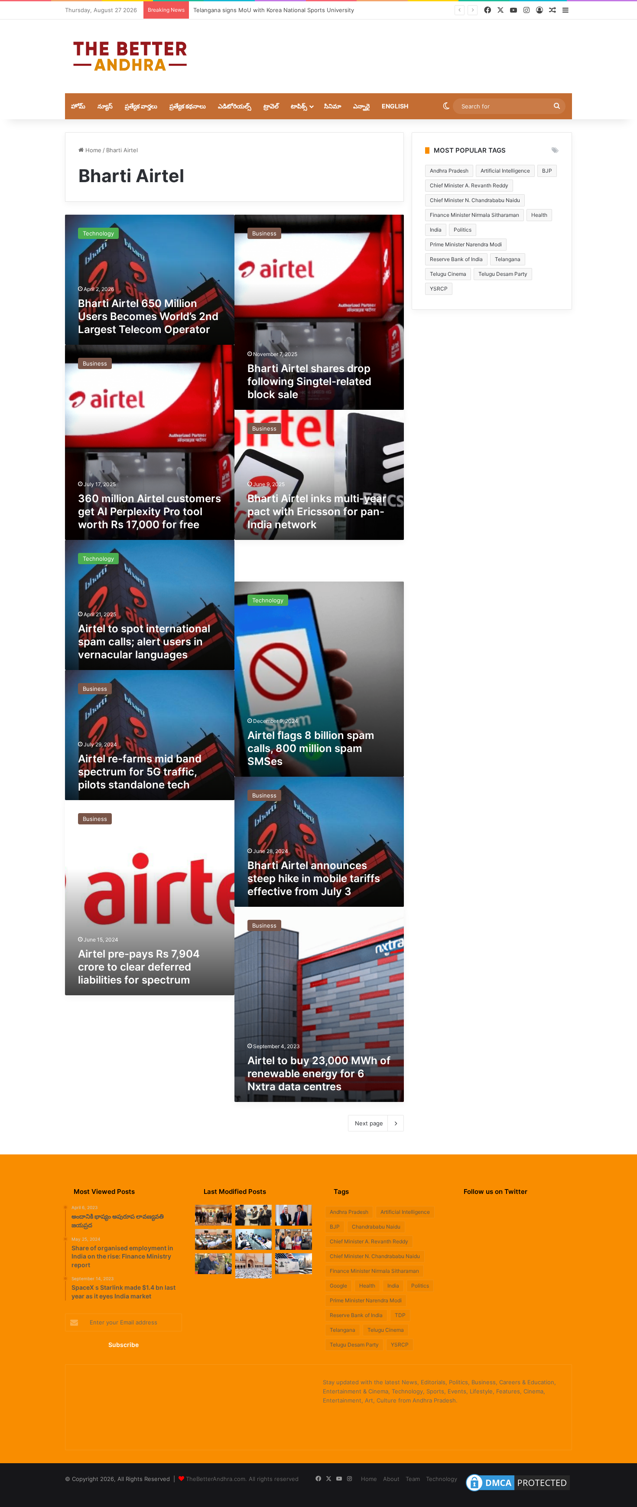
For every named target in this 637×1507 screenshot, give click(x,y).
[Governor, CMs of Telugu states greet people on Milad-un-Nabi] (253, 1265)
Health (539, 215)
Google (338, 1285)
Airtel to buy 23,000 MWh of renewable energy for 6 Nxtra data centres (318, 1073)
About (391, 1478)
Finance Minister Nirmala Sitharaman (474, 215)
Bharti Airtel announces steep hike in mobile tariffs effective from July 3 (313, 878)
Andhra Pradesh (449, 170)
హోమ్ (78, 106)
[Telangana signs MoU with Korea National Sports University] (293, 1239)
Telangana (507, 259)
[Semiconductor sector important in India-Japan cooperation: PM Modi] (253, 1215)
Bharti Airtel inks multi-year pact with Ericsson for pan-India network (317, 511)
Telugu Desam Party (502, 274)
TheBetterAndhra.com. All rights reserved (242, 1478)
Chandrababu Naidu (376, 1226)
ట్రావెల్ (271, 106)
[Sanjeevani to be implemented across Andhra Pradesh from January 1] (253, 1239)
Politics (462, 229)
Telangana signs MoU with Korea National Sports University (273, 10)
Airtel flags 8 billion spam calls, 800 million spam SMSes (310, 748)
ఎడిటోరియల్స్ (234, 106)
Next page (369, 1123)
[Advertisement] (405, 47)
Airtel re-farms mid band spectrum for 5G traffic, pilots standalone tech (140, 771)
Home (92, 150)
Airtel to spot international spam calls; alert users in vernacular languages (144, 641)
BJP (547, 170)
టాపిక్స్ (299, 106)
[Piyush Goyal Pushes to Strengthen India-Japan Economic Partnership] (293, 1215)
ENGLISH (395, 106)
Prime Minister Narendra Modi (466, 244)
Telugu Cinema (448, 274)
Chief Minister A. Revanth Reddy (469, 185)
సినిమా (332, 106)
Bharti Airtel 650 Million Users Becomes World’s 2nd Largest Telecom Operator (148, 316)
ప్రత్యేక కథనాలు (187, 106)
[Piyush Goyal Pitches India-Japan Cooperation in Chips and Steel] (213, 1215)
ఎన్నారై (361, 106)
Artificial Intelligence (505, 170)
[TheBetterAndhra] (130, 56)
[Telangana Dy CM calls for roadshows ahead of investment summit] (213, 1239)
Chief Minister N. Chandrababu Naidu (475, 200)
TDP (400, 1315)
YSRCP (439, 288)
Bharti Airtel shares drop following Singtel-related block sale (309, 381)
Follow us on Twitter (495, 1191)
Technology (441, 1478)
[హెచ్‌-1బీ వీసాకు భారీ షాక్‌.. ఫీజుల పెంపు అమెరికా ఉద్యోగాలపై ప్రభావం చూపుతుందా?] (293, 1263)
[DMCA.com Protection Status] (518, 1491)
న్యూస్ (105, 106)
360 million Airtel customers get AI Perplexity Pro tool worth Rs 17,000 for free (149, 511)
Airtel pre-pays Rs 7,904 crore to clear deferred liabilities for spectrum (139, 967)
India (436, 229)
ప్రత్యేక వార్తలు (141, 106)
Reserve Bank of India (456, 259)
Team (413, 1478)
